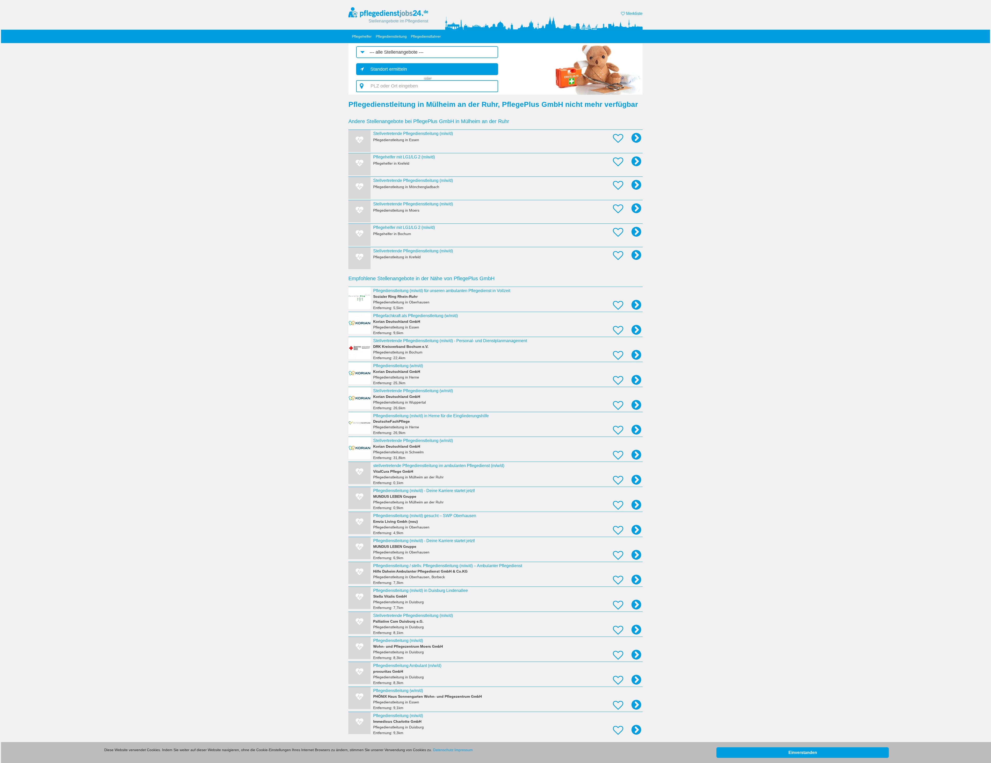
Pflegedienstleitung (391, 36)
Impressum (463, 750)
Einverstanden (802, 752)
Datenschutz (443, 750)
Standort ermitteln (388, 69)
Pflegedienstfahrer (426, 36)
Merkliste (634, 13)
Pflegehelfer (362, 36)
